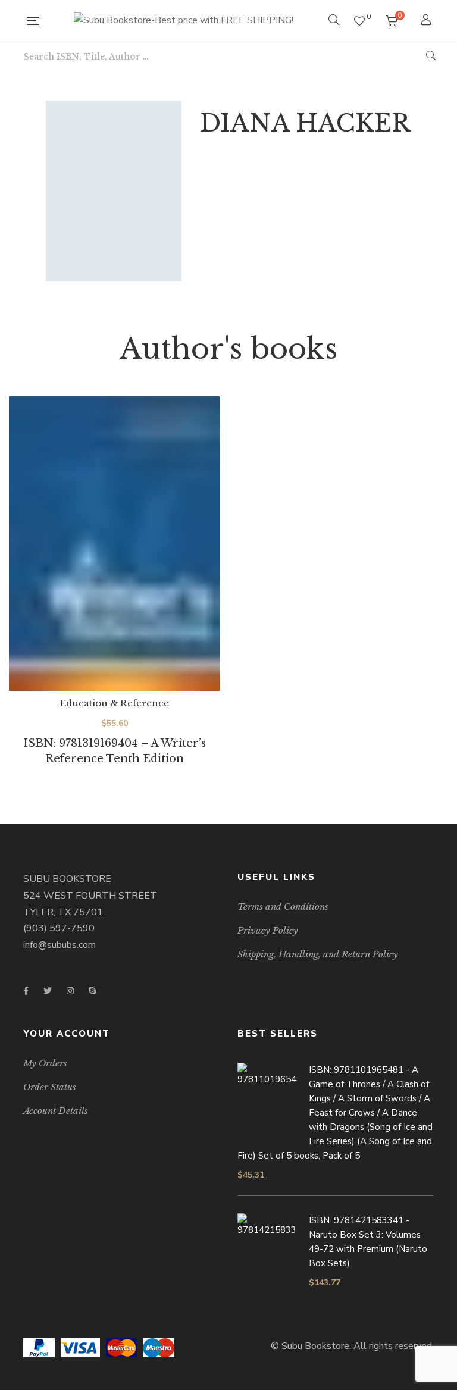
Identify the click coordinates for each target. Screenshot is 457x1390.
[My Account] (427, 21)
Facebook (26, 991)
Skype (92, 991)
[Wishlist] (359, 21)
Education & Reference (114, 703)
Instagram (70, 991)
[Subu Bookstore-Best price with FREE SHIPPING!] (183, 21)
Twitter (47, 991)
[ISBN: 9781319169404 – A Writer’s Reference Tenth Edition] (114, 543)
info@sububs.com (59, 944)
